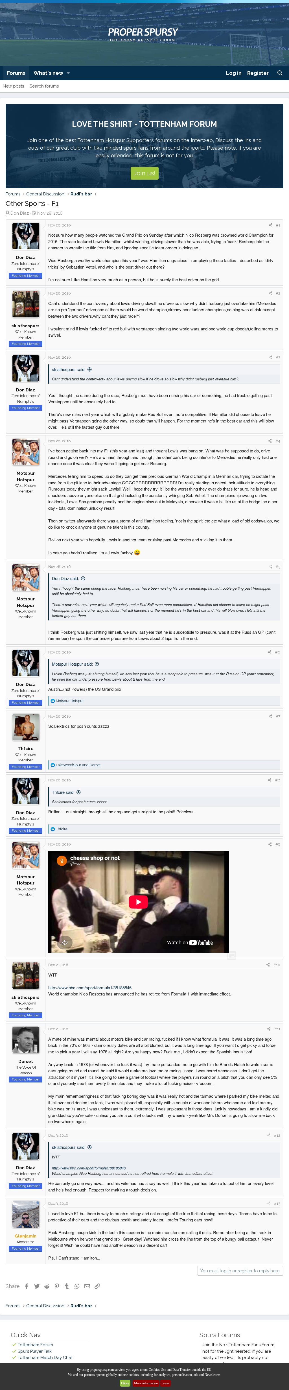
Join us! (145, 173)
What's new (48, 73)
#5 (278, 567)
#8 (277, 780)
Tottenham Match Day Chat (45, 1357)
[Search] (280, 73)
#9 (277, 844)
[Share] (270, 225)
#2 (278, 293)
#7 (278, 716)
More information (146, 1383)
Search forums (44, 86)
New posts (13, 86)
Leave (165, 1383)
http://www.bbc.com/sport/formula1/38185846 (90, 987)
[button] (68, 73)
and (78, 765)
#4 (277, 441)
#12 (277, 1135)
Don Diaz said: (65, 578)
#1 (278, 225)
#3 (278, 357)
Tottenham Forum (35, 1344)
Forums (16, 73)
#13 (277, 1203)
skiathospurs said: (69, 369)
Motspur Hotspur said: (72, 664)
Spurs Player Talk (35, 1351)
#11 (277, 1029)
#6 (277, 652)
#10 (276, 965)
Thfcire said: (63, 792)
